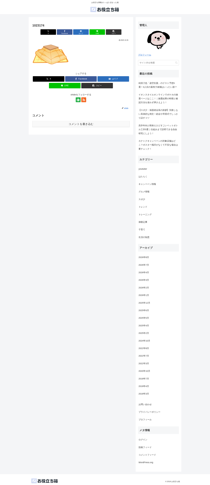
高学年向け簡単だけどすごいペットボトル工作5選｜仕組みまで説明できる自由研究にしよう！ (158, 129)
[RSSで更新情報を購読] (83, 99)
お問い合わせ (145, 404)
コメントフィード (147, 455)
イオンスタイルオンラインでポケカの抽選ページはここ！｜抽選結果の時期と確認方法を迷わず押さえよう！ (158, 98)
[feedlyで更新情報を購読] (78, 99)
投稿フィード (145, 447)
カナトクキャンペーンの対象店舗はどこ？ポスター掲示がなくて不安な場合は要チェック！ (158, 145)
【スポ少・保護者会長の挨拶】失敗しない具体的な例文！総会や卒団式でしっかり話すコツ (158, 114)
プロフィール (144, 55)
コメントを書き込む (81, 124)
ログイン (143, 439)
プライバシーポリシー (149, 412)
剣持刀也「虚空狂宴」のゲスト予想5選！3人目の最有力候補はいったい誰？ (158, 85)
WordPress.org (146, 462)
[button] (113, 32)
